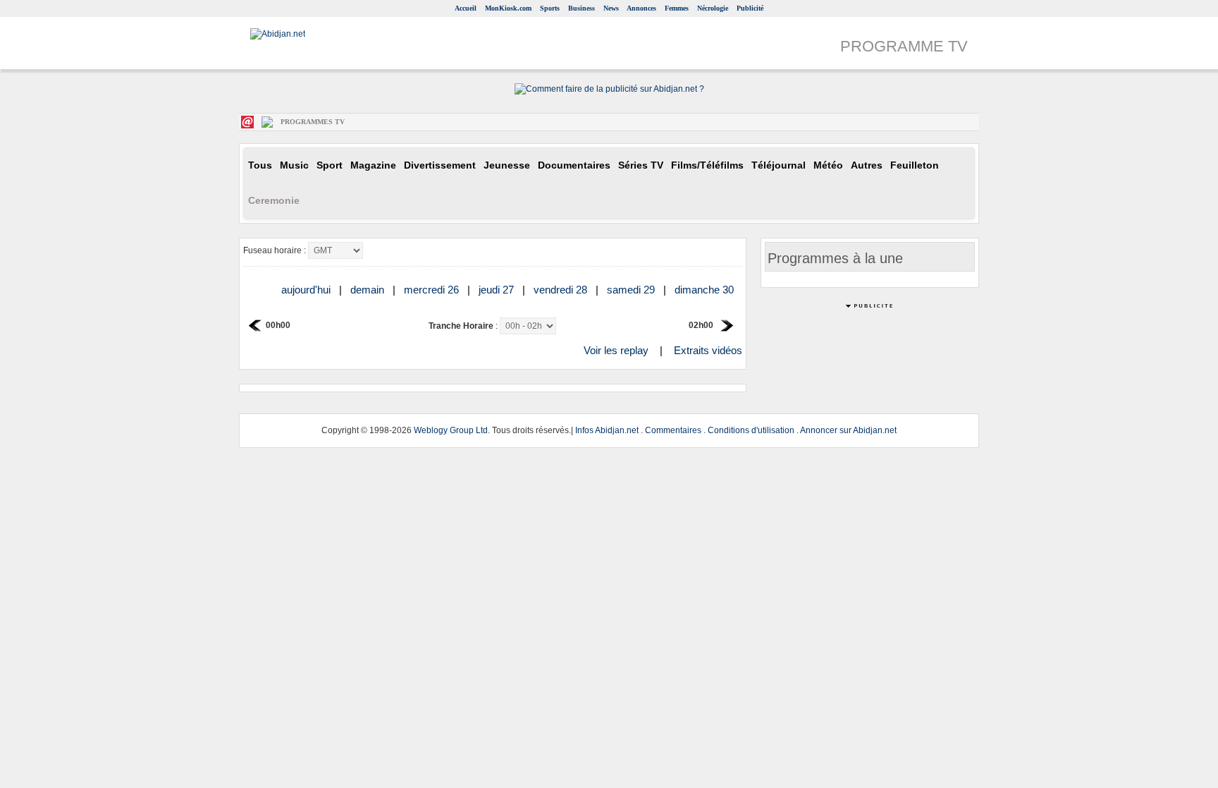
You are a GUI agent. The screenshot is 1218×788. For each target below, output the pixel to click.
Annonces (641, 8)
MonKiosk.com (508, 8)
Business (581, 8)
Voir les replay (616, 350)
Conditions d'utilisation (751, 430)
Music (294, 165)
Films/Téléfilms (707, 165)
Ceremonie (274, 200)
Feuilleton (914, 165)
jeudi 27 (498, 290)
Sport (329, 165)
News (611, 8)
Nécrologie (712, 8)
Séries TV (640, 165)
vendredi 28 (562, 290)
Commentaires (673, 430)
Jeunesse (507, 165)
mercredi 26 (433, 290)
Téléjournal (778, 165)
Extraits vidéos (708, 350)
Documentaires (574, 165)
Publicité (750, 8)
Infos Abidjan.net (607, 430)
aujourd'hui (307, 290)
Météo (828, 165)
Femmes (677, 8)
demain (368, 290)
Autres (866, 165)
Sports (550, 8)
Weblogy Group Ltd (451, 430)
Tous (260, 165)
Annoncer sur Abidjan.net (848, 430)
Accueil (465, 8)
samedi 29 (632, 290)
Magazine (373, 165)
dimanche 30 (706, 290)
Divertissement (440, 165)
